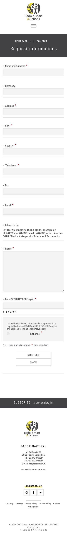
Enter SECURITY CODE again (19, 299)
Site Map (19, 503)
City (7, 125)
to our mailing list (33, 402)
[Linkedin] (41, 492)
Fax (7, 185)
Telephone (11, 165)
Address (9, 105)
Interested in (12, 225)
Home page (21, 41)
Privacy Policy (38, 329)
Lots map (9, 503)
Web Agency (33, 506)
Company (10, 85)
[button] (33, 26)
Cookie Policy (45, 504)
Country (9, 145)
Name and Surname (15, 65)
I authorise (34, 333)
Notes (8, 248)
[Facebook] (34, 492)
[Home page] (33, 11)
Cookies (56, 503)
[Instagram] (27, 492)
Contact (42, 41)
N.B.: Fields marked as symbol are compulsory (25, 345)
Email (8, 205)
